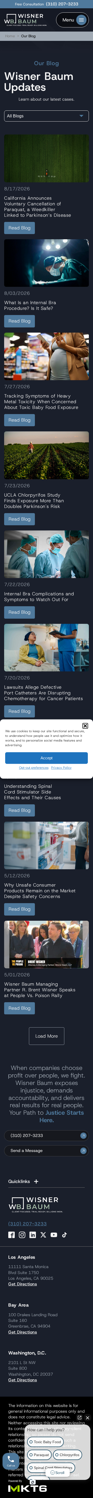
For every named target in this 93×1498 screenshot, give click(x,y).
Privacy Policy (61, 768)
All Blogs (15, 116)
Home (10, 36)
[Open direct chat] (79, 1417)
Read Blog (19, 228)
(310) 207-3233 (62, 4)
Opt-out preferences (34, 768)
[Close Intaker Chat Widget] (87, 1417)
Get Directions (22, 1284)
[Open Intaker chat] (33, 1482)
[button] (85, 725)
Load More (46, 1036)
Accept (46, 758)
